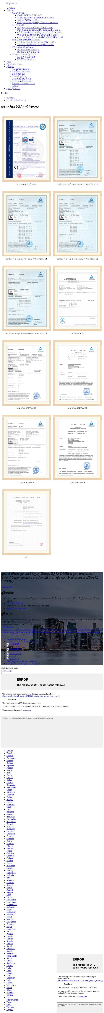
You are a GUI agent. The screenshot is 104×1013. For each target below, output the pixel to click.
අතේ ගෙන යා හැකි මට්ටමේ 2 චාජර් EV (19, 629)
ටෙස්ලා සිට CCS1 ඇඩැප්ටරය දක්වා (23, 663)
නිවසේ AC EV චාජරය (28, 20)
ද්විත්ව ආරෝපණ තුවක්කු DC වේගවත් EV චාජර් (39, 32)
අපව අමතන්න (13, 88)
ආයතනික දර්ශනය (20, 69)
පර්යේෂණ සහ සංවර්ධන (23, 83)
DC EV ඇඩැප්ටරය (26, 59)
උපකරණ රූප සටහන (22, 81)
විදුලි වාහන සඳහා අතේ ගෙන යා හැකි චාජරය (60, 629)
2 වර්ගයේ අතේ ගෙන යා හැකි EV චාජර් (35, 44)
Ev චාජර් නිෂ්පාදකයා (16, 639)
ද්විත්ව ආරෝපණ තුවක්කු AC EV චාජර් (35, 18)
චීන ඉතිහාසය (18, 74)
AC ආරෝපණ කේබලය (28, 49)
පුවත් (8, 61)
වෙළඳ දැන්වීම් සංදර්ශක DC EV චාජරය (35, 27)
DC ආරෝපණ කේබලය (28, 52)
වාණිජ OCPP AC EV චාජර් (29, 15)
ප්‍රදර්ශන (15, 86)
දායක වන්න (6, 587)
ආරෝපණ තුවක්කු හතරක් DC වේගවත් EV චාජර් (40, 37)
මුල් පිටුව (10, 8)
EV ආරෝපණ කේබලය (23, 47)
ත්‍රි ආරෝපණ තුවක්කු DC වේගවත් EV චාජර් (37, 35)
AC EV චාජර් (18, 13)
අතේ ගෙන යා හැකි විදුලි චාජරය (64, 632)
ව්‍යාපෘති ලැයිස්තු (19, 76)
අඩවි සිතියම (7, 627)
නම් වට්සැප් (6, 670)
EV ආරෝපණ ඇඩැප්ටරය (24, 54)
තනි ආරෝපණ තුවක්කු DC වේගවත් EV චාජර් (38, 30)
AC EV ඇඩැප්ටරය (26, 57)
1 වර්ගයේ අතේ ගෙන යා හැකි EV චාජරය (36, 42)
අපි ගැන (10, 66)
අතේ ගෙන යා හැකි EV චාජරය (26, 40)
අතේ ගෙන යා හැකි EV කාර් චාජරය (32, 632)
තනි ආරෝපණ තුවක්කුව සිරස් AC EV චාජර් (37, 22)
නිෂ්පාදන (10, 10)
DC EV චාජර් (18, 25)
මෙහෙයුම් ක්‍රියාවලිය (21, 79)
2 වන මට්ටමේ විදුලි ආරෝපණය (21, 641)
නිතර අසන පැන (14, 64)
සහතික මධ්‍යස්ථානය (21, 71)
